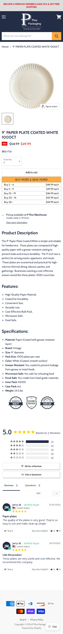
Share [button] (10, 530)
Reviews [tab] (8, 485)
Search (23, 619)
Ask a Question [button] (33, 474)
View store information (16, 222)
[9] (7, 118)
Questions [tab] (30, 485)
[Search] (56, 36)
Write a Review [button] (33, 466)
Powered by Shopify (31, 628)
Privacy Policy (36, 619)
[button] (53, 530)
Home (5, 46)
